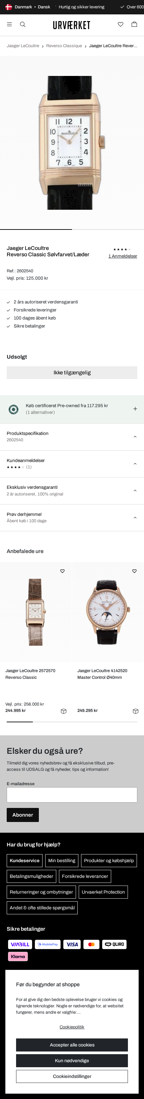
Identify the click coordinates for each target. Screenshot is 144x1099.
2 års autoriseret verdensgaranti (45, 301)
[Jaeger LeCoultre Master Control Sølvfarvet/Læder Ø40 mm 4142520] (107, 612)
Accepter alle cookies (72, 1044)
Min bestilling (61, 860)
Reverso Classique (64, 45)
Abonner (22, 815)
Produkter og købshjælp (109, 860)
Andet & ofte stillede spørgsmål (42, 907)
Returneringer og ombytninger (41, 892)
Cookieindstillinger (72, 1076)
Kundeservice (25, 860)
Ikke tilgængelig (72, 372)
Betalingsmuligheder (31, 876)
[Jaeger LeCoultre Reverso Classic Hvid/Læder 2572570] (35, 612)
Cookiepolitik (72, 1027)
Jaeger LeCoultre (23, 45)
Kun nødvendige (72, 1060)
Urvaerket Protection (103, 892)
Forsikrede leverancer (85, 876)
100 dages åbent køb (34, 317)
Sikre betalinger (29, 326)
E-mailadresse (20, 784)
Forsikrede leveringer (35, 309)
